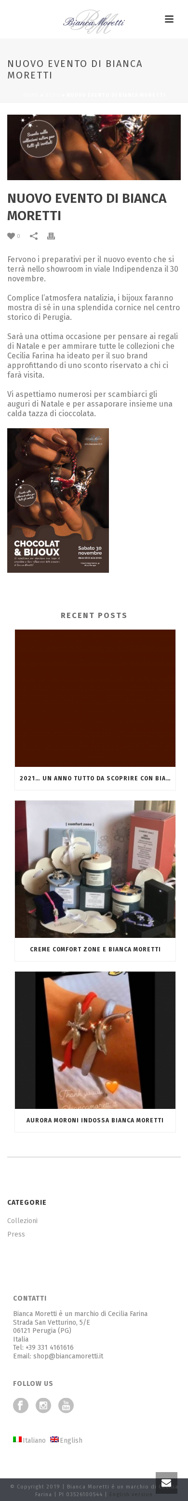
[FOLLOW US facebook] (20, 1406)
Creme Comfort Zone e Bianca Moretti (95, 949)
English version (131, 1494)
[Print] (56, 236)
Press (16, 1234)
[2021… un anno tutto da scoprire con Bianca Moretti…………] (95, 698)
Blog (52, 95)
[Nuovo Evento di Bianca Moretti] (94, 147)
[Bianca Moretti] (94, 21)
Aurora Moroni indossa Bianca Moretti (95, 1120)
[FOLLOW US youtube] (66, 1406)
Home (31, 95)
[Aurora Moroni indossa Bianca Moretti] (95, 1040)
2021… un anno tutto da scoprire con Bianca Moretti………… (97, 778)
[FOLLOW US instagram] (43, 1406)
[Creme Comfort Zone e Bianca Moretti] (95, 869)
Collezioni (22, 1221)
